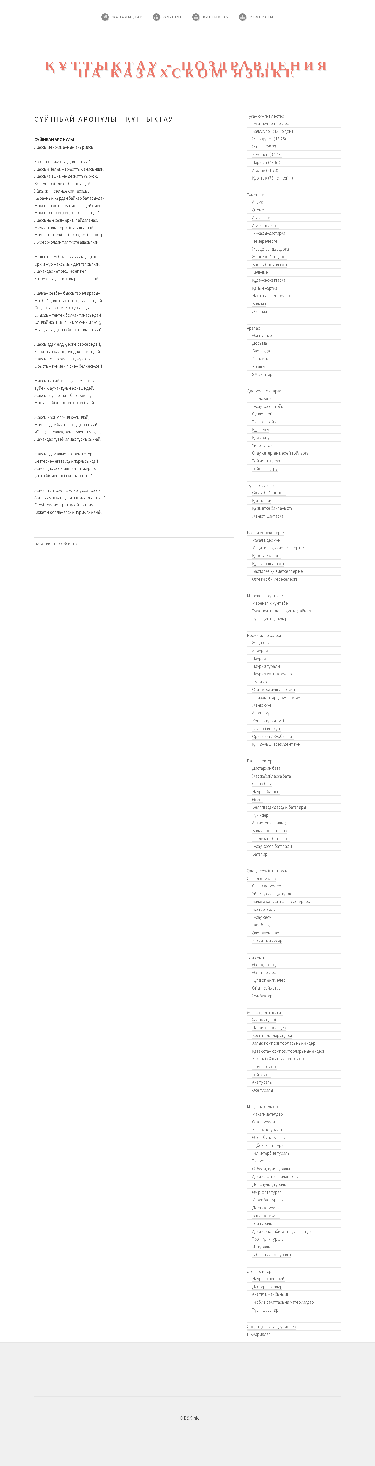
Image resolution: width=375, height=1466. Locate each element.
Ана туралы (262, 1082)
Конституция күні (268, 721)
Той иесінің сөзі (266, 461)
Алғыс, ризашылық (269, 823)
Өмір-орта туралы (268, 1192)
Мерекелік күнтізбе (265, 596)
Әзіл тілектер (264, 972)
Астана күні (262, 713)
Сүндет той (262, 414)
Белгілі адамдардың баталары (279, 807)
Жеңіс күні (261, 705)
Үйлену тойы (263, 445)
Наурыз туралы (266, 666)
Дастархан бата (266, 768)
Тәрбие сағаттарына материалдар (283, 1302)
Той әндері (261, 1074)
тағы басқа (262, 925)
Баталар (259, 854)
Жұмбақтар (262, 996)
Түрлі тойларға (260, 485)
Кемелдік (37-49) (267, 154)
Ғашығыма (261, 359)
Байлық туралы (266, 1215)
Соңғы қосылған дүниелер (271, 1326)
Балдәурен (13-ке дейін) (274, 131)
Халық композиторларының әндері (284, 1043)
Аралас (253, 328)
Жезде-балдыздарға (270, 249)
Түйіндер (260, 815)
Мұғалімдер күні (266, 540)
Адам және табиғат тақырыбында (281, 1231)
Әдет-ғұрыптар (265, 933)
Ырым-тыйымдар (267, 940)
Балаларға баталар (269, 830)
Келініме (260, 272)
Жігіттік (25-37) (265, 147)
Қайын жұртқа (265, 288)
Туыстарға (256, 195)
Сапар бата (262, 783)
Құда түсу (260, 429)
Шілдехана (261, 398)
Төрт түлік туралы (268, 1239)
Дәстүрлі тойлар (267, 1286)
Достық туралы (266, 1208)
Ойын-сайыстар (266, 988)
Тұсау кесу (261, 917)
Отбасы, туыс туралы (271, 1169)
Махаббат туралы (267, 1200)
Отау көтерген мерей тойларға (280, 453)
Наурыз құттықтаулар (272, 674)
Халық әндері (264, 1019)
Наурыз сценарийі (268, 1278)
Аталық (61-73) (265, 170)
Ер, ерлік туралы (267, 1130)
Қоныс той (261, 500)
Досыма (259, 343)
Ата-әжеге (261, 217)
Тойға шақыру (265, 468)
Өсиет (68, 543)
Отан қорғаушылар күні (273, 689)
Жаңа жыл (261, 643)
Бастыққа (261, 351)
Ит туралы (261, 1247)
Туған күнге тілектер (265, 116)
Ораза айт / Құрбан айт (273, 736)
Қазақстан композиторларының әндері (288, 1051)
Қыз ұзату (261, 437)
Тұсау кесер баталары (272, 846)
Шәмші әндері (264, 1066)
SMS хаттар (262, 374)
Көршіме (260, 367)
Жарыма (259, 311)
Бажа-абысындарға (269, 264)
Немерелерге (264, 241)
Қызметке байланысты (272, 508)
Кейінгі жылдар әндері (272, 1035)
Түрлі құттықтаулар (270, 619)
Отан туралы (263, 1122)
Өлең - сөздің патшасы (267, 871)
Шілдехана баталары (271, 838)
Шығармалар (259, 1334)
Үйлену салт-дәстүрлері (273, 894)
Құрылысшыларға (268, 563)
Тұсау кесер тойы (268, 406)
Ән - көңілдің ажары (265, 1012)
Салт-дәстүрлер (261, 878)
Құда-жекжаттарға (268, 280)
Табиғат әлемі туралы (271, 1254)
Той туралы (262, 1223)
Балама (259, 303)
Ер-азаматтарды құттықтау (276, 697)
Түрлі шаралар (265, 1310)
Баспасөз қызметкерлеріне (277, 571)
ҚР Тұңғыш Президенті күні (276, 744)
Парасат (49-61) (266, 162)
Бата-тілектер (47, 543)
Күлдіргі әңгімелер (269, 980)
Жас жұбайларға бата (271, 776)
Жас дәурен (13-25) (269, 139)
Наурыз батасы (266, 791)
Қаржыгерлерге (266, 555)
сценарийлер (259, 1271)
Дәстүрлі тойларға (264, 391)
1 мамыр (259, 682)
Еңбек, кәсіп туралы (270, 1145)
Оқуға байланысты (269, 492)
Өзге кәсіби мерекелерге (275, 579)
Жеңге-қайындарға (269, 256)
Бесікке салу (264, 909)
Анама (257, 202)
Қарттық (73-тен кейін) (272, 178)
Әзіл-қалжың (264, 964)
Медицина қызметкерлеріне (278, 548)
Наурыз (259, 658)
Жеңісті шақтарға (267, 516)
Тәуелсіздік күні (266, 728)
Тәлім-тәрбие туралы (271, 1153)
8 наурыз (260, 650)
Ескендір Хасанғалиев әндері (278, 1059)
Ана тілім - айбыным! (270, 1294)
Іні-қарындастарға (268, 233)
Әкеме (258, 210)
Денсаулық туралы (269, 1184)
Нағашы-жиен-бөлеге (271, 296)
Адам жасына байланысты (275, 1176)
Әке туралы (262, 1090)
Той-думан (256, 957)
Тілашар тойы (264, 422)
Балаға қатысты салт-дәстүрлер (281, 901)
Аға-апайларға (265, 225)
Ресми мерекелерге (265, 635)
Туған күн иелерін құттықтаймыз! (282, 611)
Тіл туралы (261, 1161)
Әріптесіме (262, 335)
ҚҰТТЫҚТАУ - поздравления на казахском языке (187, 69)
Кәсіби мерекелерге (265, 532)
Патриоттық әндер (269, 1027)
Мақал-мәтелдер (262, 1107)
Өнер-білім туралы (268, 1137)
